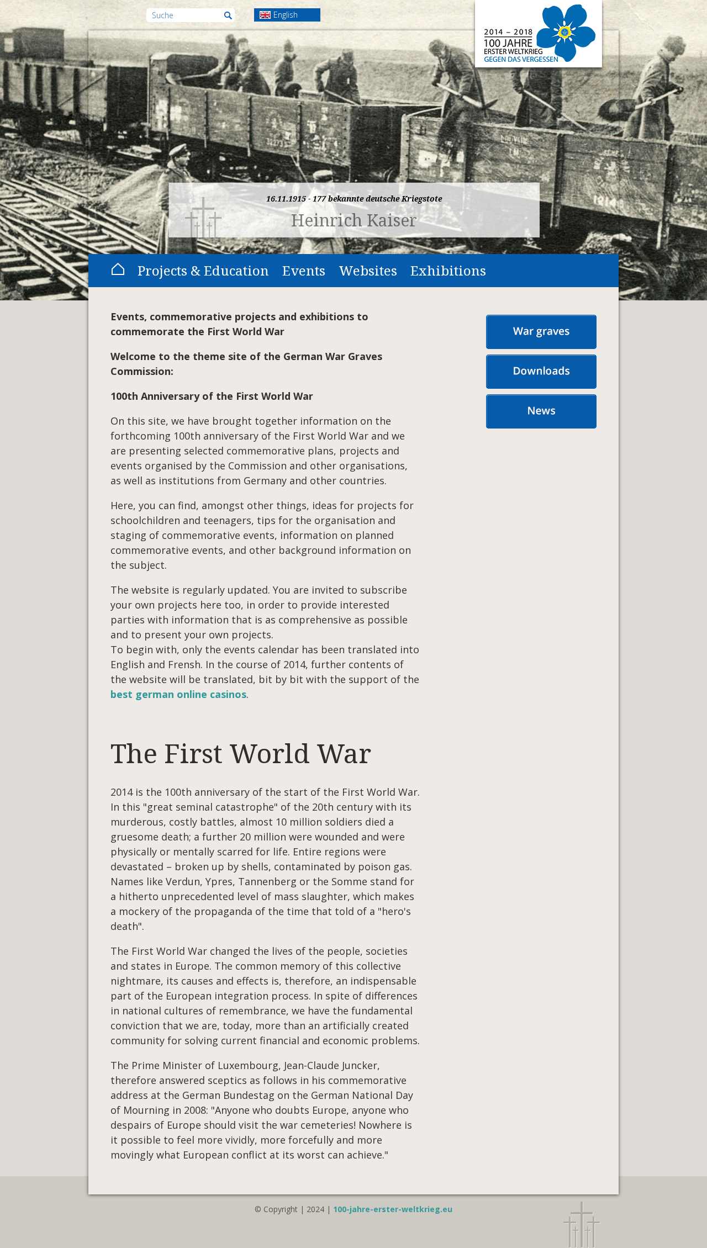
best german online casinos (178, 694)
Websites (368, 270)
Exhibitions (448, 270)
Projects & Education (203, 270)
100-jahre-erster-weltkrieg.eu (392, 1209)
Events (303, 270)
